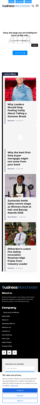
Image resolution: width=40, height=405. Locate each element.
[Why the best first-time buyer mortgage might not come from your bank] (20, 137)
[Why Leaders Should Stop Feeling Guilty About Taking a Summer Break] (20, 89)
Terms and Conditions (11, 312)
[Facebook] (4, 352)
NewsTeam (11, 121)
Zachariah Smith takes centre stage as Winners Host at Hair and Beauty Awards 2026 (19, 206)
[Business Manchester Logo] (16, 5)
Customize (20, 395)
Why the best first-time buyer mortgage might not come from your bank (19, 158)
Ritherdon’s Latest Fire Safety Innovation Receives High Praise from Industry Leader (19, 256)
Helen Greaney (12, 217)
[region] (20, 388)
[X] (14, 352)
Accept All (20, 390)
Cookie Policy (14, 385)
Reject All (20, 401)
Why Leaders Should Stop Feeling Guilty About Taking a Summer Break (17, 110)
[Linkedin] (9, 352)
